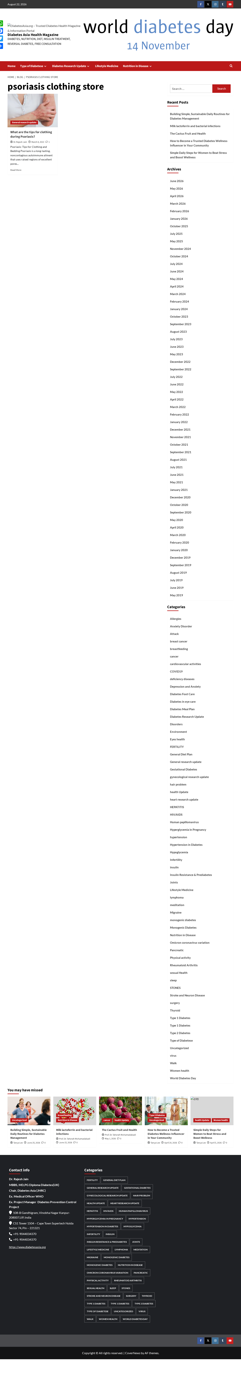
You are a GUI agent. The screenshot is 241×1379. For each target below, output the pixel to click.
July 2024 (176, 263)
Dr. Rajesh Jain (20, 142)
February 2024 (179, 301)
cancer (174, 656)
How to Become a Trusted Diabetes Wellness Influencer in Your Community (198, 143)
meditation (177, 905)
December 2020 (180, 497)
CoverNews (132, 1353)
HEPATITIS (177, 807)
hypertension (178, 837)
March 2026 (178, 203)
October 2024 (179, 256)
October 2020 (179, 504)
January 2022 (179, 422)
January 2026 (179, 218)
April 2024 (177, 286)
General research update (24, 122)
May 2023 (176, 354)
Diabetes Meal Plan (182, 709)
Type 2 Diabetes (180, 1033)
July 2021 (176, 467)
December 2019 (180, 557)
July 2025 (176, 233)
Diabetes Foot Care (182, 694)
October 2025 (179, 226)
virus (173, 1055)
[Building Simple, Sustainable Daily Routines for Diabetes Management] (29, 1111)
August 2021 (178, 459)
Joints (174, 882)
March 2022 (178, 407)
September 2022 (180, 369)
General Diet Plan (181, 754)
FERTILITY (177, 746)
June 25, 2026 (33, 1142)
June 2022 (177, 384)
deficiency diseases (182, 679)
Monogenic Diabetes (183, 927)
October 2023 (179, 316)
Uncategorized (179, 1048)
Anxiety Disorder (181, 626)
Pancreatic (177, 950)
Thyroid (175, 1010)
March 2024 (178, 294)
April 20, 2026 (170, 1142)
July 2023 (176, 339)
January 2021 (179, 489)
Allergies (175, 618)
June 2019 (177, 587)
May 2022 (176, 392)
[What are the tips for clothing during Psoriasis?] (33, 110)
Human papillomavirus (184, 822)
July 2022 (176, 376)
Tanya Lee (18, 1142)
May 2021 (176, 482)
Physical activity (180, 957)
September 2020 (180, 512)
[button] (231, 66)
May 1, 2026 (110, 1138)
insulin (174, 867)
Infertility (176, 859)
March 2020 (178, 535)
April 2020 (177, 527)
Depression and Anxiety (185, 686)
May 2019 (176, 595)
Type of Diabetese (31, 66)
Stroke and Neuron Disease (187, 995)
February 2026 (179, 211)
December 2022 (180, 361)
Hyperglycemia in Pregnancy (188, 829)
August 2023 (178, 331)
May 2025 (176, 241)
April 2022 (177, 399)
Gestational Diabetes (183, 769)
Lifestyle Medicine (106, 66)
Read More (15, 170)
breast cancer (178, 641)
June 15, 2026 (65, 1142)
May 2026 (176, 188)
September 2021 (180, 452)
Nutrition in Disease (135, 66)
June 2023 (177, 346)
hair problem (178, 784)
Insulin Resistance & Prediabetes (191, 874)
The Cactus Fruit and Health (188, 133)
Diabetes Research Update (69, 66)
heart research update (184, 799)
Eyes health (177, 739)
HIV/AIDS (176, 814)
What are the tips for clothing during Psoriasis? (31, 134)
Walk (173, 1063)
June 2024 (177, 271)
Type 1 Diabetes (180, 1018)
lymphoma (177, 897)
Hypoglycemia (179, 852)
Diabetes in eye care (183, 701)
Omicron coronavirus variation (190, 942)
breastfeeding (179, 649)
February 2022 (179, 414)
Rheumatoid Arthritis (184, 965)
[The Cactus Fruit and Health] (120, 1111)
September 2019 (180, 565)
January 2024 (179, 309)
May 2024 (176, 279)
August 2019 (178, 572)
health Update (179, 792)
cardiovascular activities (185, 664)
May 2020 (176, 520)
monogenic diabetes (183, 920)
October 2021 (179, 444)
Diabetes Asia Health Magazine (33, 34)
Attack (174, 633)
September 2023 (180, 324)
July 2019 (176, 580)
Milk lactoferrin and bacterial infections (195, 126)
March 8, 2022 (37, 142)
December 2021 (180, 429)
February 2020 (179, 542)
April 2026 (177, 196)
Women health (179, 1070)
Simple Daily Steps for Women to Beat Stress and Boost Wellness (198, 155)
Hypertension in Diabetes (186, 844)
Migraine (176, 912)
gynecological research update (189, 777)
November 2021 (180, 437)
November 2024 (180, 248)
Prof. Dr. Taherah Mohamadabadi (74, 1138)
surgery (175, 1003)
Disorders (176, 724)
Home (11, 66)
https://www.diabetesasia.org (27, 1247)
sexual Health (179, 972)
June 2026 (177, 181)
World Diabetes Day (183, 1078)
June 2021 (177, 474)
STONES (175, 987)
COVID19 (176, 671)
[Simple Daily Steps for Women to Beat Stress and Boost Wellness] (212, 1111)
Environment (178, 731)
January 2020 (179, 550)
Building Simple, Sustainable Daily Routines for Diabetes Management (200, 116)
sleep (173, 980)
